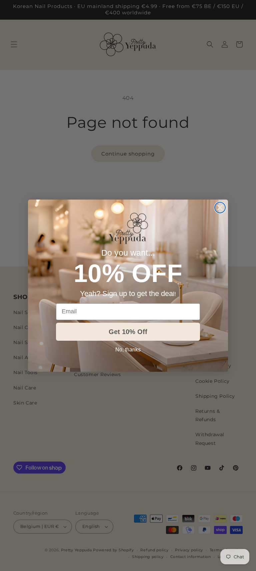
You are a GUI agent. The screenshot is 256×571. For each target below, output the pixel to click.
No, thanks (128, 349)
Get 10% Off (128, 331)
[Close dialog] (220, 207)
